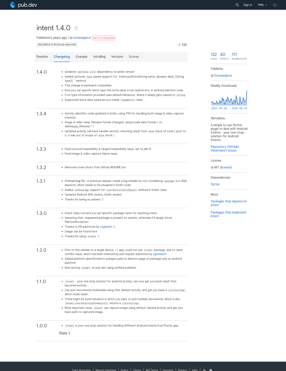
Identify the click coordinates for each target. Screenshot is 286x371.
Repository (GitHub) (225, 147)
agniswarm (160, 254)
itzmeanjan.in (82, 38)
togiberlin (106, 226)
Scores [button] (134, 57)
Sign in (248, 5)
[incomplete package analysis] (57, 44)
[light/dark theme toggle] (275, 5)
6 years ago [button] (58, 38)
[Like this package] (179, 44)
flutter (215, 184)
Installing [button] (99, 57)
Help (261, 4)
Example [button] (82, 57)
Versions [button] (117, 57)
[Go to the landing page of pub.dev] (23, 5)
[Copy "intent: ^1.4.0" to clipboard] (76, 28)
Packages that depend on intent (229, 203)
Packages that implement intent (229, 214)
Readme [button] (42, 57)
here (94, 231)
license (226, 167)
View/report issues (224, 150)
